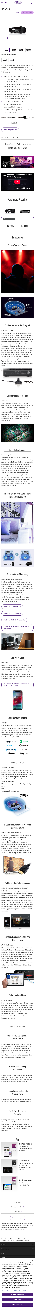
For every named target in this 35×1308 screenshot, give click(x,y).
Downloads (16, 1211)
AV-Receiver (20, 1240)
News (2, 1253)
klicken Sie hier (6, 1285)
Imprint (4, 1291)
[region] (17, 1283)
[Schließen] (33, 1260)
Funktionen (5, 137)
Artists (3, 1257)
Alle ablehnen (17, 1299)
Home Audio (6, 1240)
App (14, 137)
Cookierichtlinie (23, 1291)
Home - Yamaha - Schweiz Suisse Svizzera (11, 1239)
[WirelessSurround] (17, 162)
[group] (6, 50)
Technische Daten (16, 1207)
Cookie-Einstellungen (17, 1294)
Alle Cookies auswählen (17, 1304)
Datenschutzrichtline (12, 1291)
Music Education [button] (5, 1249)
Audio (25, 1239)
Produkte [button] (3, 1244)
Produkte (13, 1240)
